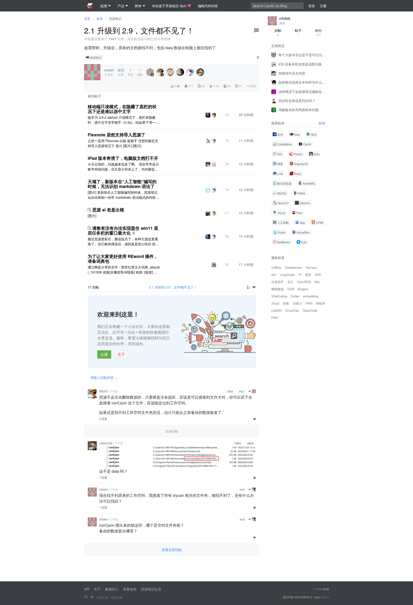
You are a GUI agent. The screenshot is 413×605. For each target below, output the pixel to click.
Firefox (298, 154)
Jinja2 (275, 303)
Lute (280, 173)
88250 (103, 391)
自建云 (297, 303)
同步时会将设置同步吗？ (296, 100)
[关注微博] (92, 597)
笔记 (314, 134)
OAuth (307, 144)
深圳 (282, 23)
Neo (317, 281)
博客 (280, 164)
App (302, 222)
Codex (295, 296)
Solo (317, 154)
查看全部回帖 (172, 549)
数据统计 (112, 589)
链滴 (326, 589)
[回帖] (256, 30)
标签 (100, 18)
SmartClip (292, 310)
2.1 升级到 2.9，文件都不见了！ (173, 287)
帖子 (298, 32)
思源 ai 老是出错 (108, 210)
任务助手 (277, 281)
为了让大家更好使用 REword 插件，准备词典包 (123, 258)
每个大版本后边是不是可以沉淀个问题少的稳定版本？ (301, 54)
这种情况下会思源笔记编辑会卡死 (301, 91)
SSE (318, 274)
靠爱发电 (129, 589)
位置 (120, 72)
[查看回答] (133, 233)
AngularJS (301, 164)
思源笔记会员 (151, 589)
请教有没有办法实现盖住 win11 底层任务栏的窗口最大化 (123, 230)
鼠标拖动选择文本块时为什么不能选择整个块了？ (301, 82)
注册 (104, 354)
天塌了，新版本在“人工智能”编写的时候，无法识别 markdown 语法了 (122, 183)
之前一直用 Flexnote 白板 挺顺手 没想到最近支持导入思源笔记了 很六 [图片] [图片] (123, 143)
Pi (300, 274)
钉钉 (304, 242)
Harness (311, 267)
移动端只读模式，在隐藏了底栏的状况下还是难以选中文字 (122, 108)
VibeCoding (279, 296)
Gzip (297, 134)
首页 (87, 18)
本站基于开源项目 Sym (169, 5)
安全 (280, 134)
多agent (303, 289)
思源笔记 (115, 18)
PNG (309, 303)
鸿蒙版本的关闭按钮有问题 (298, 109)
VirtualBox (303, 232)
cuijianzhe (106, 443)
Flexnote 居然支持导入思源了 (116, 135)
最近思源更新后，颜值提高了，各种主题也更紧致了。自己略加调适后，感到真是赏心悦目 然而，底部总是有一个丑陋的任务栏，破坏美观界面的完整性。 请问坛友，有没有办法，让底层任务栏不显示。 (123, 241)
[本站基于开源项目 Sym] (85, 597)
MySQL (282, 193)
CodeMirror (284, 144)
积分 (318, 32)
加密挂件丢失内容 (291, 73)
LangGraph (287, 274)
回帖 (278, 32)
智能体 (320, 303)
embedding (310, 296)
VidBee (276, 267)
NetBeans (283, 242)
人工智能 (283, 222)
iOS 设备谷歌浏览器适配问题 (300, 63)
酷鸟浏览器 (284, 183)
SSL (280, 154)
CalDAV (276, 310)
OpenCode (310, 310)
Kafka (301, 193)
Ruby (297, 173)
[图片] (92, 215)
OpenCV (282, 203)
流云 (290, 281)
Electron (304, 203)
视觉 (308, 274)
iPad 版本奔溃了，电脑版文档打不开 (123, 158)
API (86, 589)
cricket (103, 489)
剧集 (286, 303)
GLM (290, 289)
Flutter (281, 232)
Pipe (299, 213)
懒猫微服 (277, 289)
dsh (273, 274)
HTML (320, 222)
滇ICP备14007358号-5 (297, 597)
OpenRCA (304, 281)
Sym (317, 597)
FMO (274, 317)
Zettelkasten (293, 267)
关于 (121, 354)
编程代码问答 (208, 5)
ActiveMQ (309, 183)
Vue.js (281, 213)
